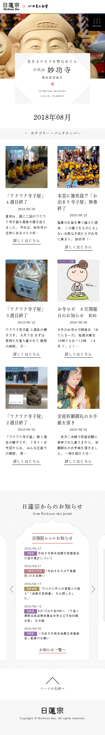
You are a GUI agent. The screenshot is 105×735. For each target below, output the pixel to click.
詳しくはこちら (26, 240)
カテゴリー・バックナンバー (56, 133)
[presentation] (11, 589)
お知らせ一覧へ (52, 649)
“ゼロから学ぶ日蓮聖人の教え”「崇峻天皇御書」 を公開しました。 (52, 593)
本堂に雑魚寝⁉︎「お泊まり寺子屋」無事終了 (77, 202)
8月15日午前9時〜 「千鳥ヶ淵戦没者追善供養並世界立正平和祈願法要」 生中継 (51, 616)
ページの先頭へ (52, 688)
